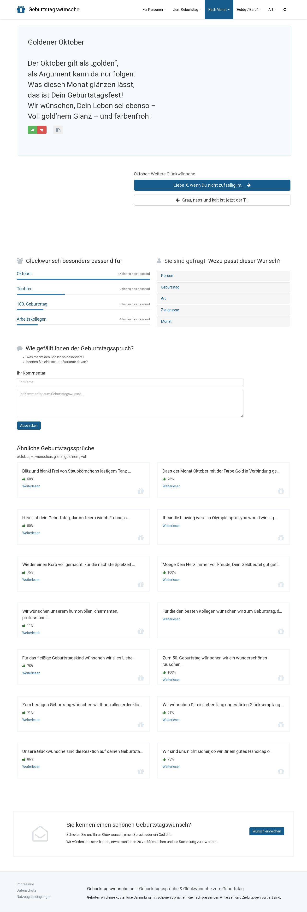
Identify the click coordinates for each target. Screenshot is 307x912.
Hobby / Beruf (248, 10)
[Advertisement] (243, 71)
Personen (153, 10)
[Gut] (32, 130)
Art (271, 10)
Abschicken (29, 425)
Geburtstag (186, 10)
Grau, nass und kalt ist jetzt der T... (215, 199)
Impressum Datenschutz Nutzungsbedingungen (34, 890)
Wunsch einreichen (267, 831)
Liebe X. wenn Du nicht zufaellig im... (209, 185)
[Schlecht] (42, 130)
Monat (217, 10)
